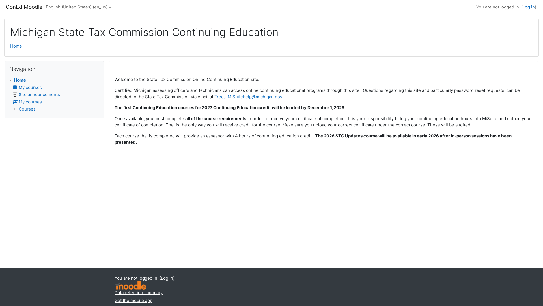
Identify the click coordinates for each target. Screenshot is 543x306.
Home (16, 46)
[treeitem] (54, 94)
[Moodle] (130, 285)
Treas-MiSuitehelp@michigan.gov (248, 96)
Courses (27, 109)
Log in (529, 7)
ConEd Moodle (24, 7)
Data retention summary (139, 292)
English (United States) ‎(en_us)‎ (76, 7)
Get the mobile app (133, 300)
